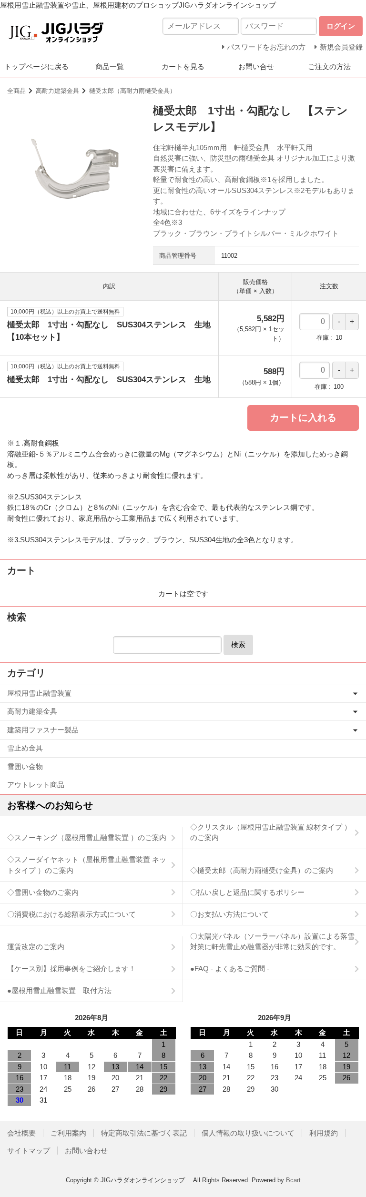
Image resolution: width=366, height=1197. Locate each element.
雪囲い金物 (25, 766)
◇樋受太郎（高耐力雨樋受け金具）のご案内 (261, 870)
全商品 (16, 90)
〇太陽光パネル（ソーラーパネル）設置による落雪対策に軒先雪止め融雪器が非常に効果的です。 (272, 941)
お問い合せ (256, 66)
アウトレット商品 (35, 785)
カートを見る (183, 66)
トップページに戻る (36, 66)
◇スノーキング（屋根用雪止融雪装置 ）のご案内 (86, 837)
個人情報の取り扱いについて (248, 1133)
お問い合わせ (86, 1150)
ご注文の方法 (329, 66)
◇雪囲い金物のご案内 (43, 892)
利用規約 (323, 1133)
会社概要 (21, 1133)
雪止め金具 (25, 748)
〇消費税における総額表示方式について (71, 914)
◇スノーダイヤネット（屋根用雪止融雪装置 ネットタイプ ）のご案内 (86, 864)
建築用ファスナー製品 (43, 730)
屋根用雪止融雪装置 (39, 693)
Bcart (293, 1180)
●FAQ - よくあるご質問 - (229, 968)
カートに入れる (303, 417)
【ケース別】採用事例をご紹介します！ (71, 968)
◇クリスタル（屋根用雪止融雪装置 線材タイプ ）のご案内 (270, 832)
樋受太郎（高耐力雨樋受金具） (132, 90)
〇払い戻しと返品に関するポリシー (247, 892)
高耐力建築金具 (57, 90)
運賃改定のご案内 (35, 947)
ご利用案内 (68, 1133)
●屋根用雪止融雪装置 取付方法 (59, 990)
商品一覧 (109, 66)
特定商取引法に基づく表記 (144, 1133)
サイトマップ (28, 1150)
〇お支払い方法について (229, 914)
